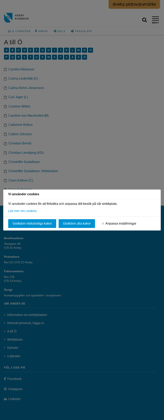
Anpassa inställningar (120, 223)
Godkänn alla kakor (77, 223)
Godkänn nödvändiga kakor (32, 223)
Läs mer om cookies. (22, 211)
